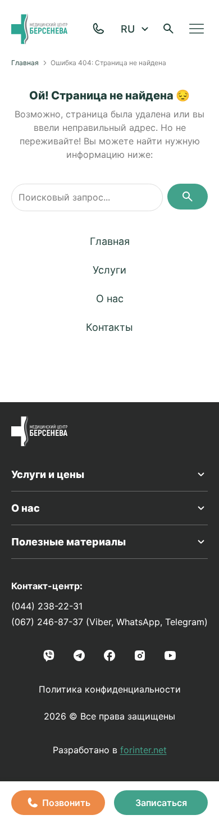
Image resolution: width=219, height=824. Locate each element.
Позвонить (66, 802)
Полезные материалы (68, 542)
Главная (25, 62)
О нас (110, 298)
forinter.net (143, 749)
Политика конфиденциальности (110, 689)
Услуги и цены (47, 474)
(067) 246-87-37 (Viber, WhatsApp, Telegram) (109, 621)
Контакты (109, 327)
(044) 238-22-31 (47, 606)
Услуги (109, 270)
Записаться (161, 802)
